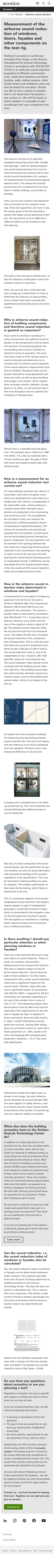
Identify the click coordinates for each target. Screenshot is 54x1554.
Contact (5, 1551)
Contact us (13, 1507)
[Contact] (37, 3)
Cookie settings (45, 1551)
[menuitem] (5, 1521)
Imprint (14, 1551)
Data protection (25, 1551)
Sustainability (9, 1540)
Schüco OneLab (15, 14)
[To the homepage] (11, 3)
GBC (35, 1551)
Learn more (13, 1239)
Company (8, 9)
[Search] (43, 3)
